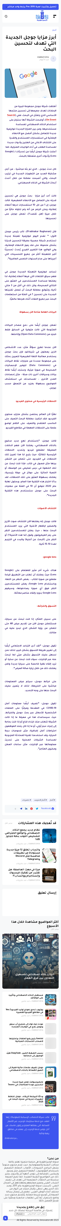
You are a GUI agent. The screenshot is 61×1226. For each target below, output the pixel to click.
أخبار (54, 30)
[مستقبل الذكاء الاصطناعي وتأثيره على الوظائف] (50, 999)
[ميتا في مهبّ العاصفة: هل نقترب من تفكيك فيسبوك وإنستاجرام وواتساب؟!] (49, 875)
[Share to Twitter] (37, 808)
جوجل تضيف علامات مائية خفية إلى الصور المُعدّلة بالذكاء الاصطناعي (25, 1069)
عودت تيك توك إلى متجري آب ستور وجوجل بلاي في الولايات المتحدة (26, 1025)
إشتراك (19, 1214)
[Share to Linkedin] (26, 808)
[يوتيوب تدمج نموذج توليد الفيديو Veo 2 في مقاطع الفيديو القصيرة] (50, 1014)
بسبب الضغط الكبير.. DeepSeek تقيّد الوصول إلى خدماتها (24, 1054)
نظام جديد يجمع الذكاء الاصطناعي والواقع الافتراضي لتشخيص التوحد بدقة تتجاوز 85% (22, 835)
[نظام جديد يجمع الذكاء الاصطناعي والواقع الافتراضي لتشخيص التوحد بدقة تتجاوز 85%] (49, 836)
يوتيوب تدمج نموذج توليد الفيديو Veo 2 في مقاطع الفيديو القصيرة (24, 1011)
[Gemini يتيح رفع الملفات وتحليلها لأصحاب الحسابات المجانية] (50, 1043)
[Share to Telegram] (21, 808)
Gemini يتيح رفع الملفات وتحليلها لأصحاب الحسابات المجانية (26, 1040)
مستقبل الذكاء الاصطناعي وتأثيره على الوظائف (26, 996)
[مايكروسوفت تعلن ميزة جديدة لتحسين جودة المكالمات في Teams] (50, 1086)
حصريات (25, 800)
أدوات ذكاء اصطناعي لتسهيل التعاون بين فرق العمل (34, 976)
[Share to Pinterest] (31, 808)
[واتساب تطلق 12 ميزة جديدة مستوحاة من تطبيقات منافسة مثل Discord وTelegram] (49, 856)
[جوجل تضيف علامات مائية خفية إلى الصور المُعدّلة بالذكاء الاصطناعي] (50, 1072)
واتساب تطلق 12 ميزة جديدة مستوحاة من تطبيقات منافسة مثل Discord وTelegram (23, 855)
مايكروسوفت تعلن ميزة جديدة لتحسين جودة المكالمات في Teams (25, 1083)
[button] (15, 808)
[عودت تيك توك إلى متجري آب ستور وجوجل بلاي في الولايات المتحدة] (50, 1028)
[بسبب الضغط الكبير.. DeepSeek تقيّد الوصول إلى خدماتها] (50, 1057)
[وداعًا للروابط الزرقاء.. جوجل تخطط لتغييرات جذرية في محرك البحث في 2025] (50, 1101)
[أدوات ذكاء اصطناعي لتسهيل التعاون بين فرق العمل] (30, 961)
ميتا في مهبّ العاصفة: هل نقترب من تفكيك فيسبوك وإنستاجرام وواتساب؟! (24, 873)
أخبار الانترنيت (39, 800)
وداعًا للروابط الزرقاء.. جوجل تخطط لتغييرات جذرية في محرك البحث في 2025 (25, 1099)
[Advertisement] (30, 775)
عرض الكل (8, 823)
